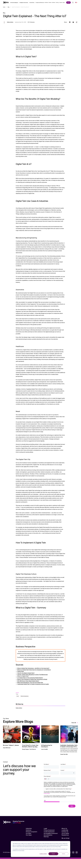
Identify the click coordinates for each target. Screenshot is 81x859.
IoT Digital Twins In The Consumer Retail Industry (30, 678)
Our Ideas (29, 835)
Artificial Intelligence (14, 2)
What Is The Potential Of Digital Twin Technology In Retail (32, 679)
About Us (64, 828)
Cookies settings (43, 853)
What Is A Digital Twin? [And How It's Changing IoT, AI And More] (34, 670)
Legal (45, 828)
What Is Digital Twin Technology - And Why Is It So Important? (33, 668)
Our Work (28, 833)
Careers (60, 2)
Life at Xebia (65, 833)
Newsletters (65, 835)
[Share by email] (73, 22)
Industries (46, 2)
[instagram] (76, 852)
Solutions (53, 2)
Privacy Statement (49, 830)
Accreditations (48, 835)
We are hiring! (65, 838)
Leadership (65, 830)
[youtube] (73, 852)
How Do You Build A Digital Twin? (25, 673)
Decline (63, 853)
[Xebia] (5, 2)
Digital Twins (20, 671)
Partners (50, 2)
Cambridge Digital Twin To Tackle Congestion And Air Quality (33, 684)
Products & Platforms (40, 2)
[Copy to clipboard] (76, 22)
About (64, 2)
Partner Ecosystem (31, 832)
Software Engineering (24, 696)
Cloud (18, 696)
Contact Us (65, 832)
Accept (53, 853)
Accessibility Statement (51, 833)
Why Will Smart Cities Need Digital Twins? (28, 681)
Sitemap (46, 836)
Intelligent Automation (23, 2)
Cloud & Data (31, 2)
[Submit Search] (73, 3)
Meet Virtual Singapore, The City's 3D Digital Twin (30, 682)
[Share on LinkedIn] (69, 22)
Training (57, 2)
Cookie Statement (49, 832)
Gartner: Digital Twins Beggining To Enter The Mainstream (32, 674)
